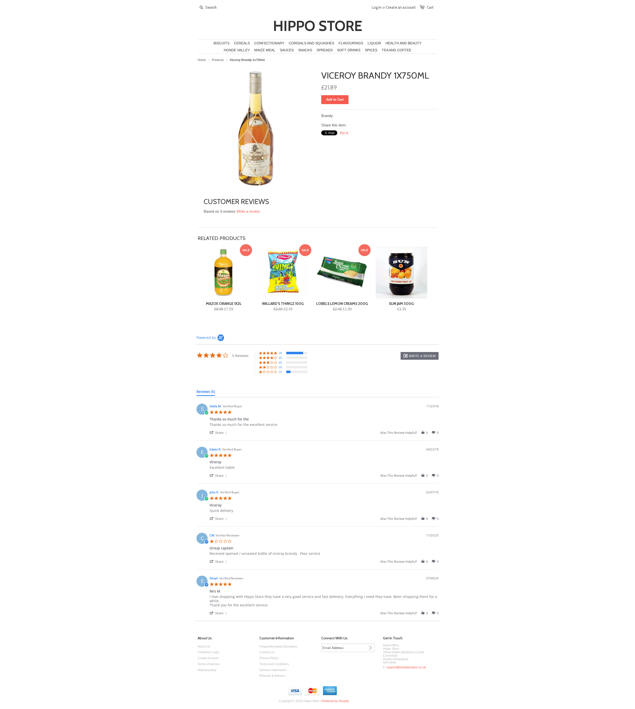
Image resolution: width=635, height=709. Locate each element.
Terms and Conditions (274, 664)
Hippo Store (317, 26)
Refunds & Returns (272, 676)
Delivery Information (272, 670)
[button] (420, 356)
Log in (376, 7)
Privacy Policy (268, 658)
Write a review (248, 211)
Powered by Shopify (335, 701)
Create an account (401, 7)
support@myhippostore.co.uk (406, 667)
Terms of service (209, 664)
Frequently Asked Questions (278, 646)
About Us (204, 646)
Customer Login (208, 652)
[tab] (205, 392)
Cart (430, 7)
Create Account (208, 658)
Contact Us (266, 652)
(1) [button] (280, 372)
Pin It (344, 133)
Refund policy (207, 670)
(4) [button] (280, 353)
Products (218, 60)
